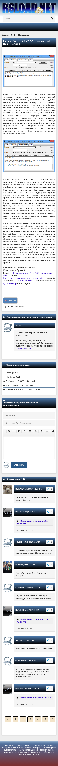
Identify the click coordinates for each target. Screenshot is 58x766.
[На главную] (29, 7)
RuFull (18, 512)
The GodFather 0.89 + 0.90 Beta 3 (20, 385)
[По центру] (36, 431)
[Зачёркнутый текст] (24, 431)
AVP (17, 640)
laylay (18, 489)
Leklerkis (19, 587)
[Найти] (52, 18)
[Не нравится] (6, 300)
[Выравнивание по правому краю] (41, 431)
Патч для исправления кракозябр (23, 278)
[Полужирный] (8, 431)
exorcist (19, 660)
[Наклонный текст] (14, 431)
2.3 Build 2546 (25, 280)
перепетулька (21, 565)
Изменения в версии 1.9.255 (35, 697)
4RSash (18, 542)
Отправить (19, 465)
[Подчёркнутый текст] (19, 431)
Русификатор (10, 283)
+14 (10, 300)
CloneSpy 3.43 (12, 373)
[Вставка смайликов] (47, 431)
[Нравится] (15, 300)
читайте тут (24, 348)
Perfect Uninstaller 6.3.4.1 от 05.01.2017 (23, 390)
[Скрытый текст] (53, 431)
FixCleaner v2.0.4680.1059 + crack (20, 381)
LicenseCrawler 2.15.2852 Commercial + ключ (29, 274)
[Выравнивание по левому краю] (30, 431)
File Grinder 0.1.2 (13, 377)
